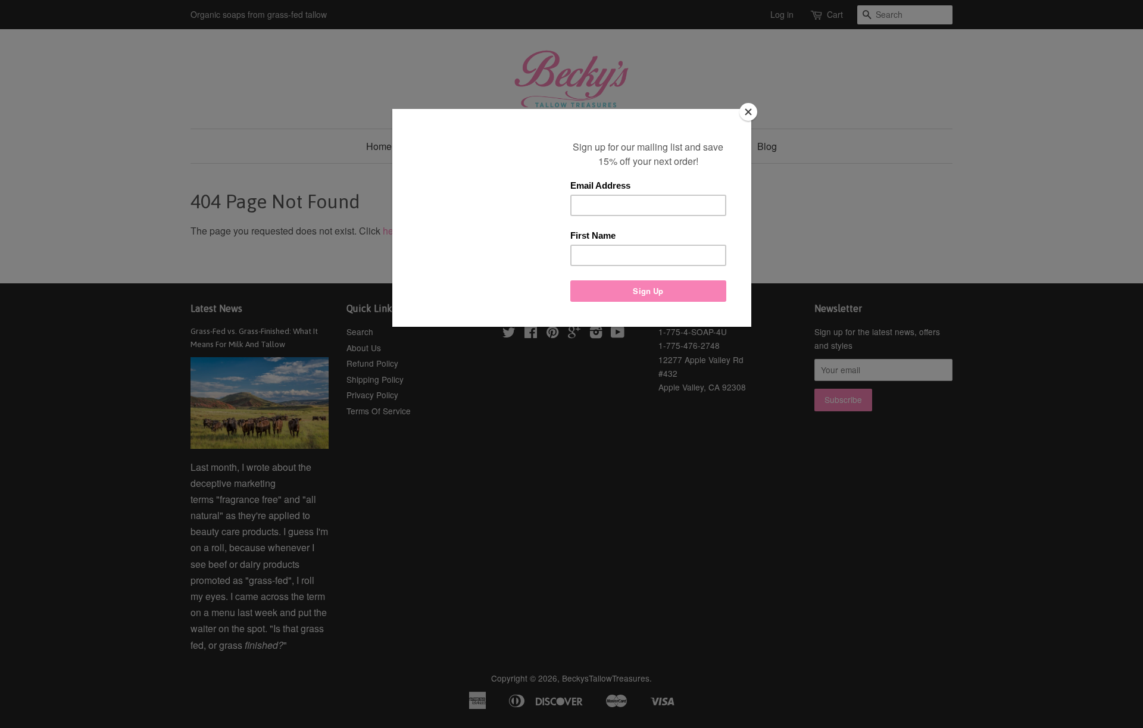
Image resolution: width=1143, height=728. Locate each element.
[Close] (748, 112)
